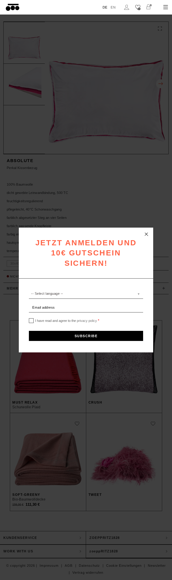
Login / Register (127, 7)
